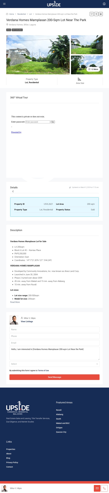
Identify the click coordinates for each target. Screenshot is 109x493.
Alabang (59, 414)
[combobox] (54, 364)
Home (11, 14)
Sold (8, 30)
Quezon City (61, 432)
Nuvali (59, 410)
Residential (21, 14)
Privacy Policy (12, 462)
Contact (9, 467)
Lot (30, 14)
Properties (10, 449)
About (8, 454)
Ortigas (59, 428)
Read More (15, 302)
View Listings (27, 321)
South (58, 419)
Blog (8, 458)
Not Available (17, 30)
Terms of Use (43, 370)
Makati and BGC (63, 423)
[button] (92, 14)
